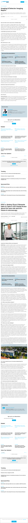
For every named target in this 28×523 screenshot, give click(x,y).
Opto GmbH (13, 216)
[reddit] (15, 19)
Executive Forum (3, 202)
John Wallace (3, 16)
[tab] (3, 155)
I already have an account (14, 165)
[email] (16, 19)
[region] (14, 157)
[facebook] (11, 19)
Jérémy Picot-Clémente (4, 216)
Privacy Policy (24, 519)
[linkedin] (12, 19)
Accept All (14, 521)
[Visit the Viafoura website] (25, 159)
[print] (26, 19)
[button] (1, 1)
